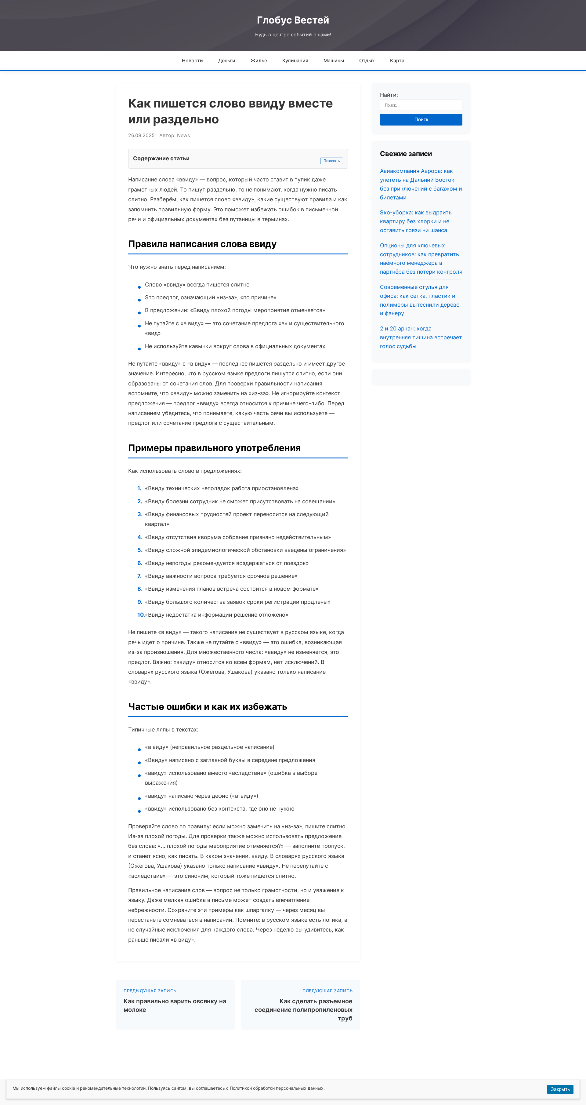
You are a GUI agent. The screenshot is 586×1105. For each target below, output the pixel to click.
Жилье (259, 60)
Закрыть (560, 1089)
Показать (332, 161)
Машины (334, 60)
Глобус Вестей (293, 20)
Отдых (367, 60)
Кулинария (295, 60)
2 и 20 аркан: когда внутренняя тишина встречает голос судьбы (421, 337)
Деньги (226, 60)
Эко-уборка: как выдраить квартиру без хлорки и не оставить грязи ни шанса (416, 222)
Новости (192, 60)
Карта (397, 60)
